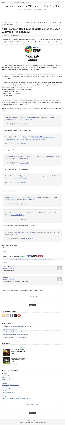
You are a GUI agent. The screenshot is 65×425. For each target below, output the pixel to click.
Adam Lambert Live (7, 388)
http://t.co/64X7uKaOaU (39, 137)
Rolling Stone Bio (6, 379)
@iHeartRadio (50, 117)
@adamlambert (9, 119)
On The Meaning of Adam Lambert (10, 385)
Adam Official (5, 375)
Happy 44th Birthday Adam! (10, 329)
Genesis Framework (34, 422)
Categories (16, 3)
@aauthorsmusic (9, 139)
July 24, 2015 (23, 124)
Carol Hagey (16, 35)
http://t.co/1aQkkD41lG (29, 199)
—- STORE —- (25, 2)
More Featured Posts (26, 259)
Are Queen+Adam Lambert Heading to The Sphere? (15, 334)
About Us (9, 2)
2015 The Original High (15, 259)
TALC (3, 394)
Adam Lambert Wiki (7, 398)
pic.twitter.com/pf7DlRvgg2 (27, 119)
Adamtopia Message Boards (8, 392)
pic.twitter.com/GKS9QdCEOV (37, 139)
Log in (45, 422)
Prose (27, 422)
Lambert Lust (5, 390)
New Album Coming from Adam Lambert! (13, 332)
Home (3, 2)
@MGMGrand (31, 197)
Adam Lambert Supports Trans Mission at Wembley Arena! (17, 326)
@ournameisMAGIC (11, 199)
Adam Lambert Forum (17, 398)
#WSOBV (34, 117)
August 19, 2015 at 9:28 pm (8, 279)
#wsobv (25, 137)
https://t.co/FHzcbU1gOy (17, 215)
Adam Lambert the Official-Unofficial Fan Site (32, 6)
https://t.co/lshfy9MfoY (22, 158)
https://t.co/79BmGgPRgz (20, 178)
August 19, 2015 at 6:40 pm (8, 268)
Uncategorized (48, 259)
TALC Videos (5, 396)
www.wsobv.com (57, 76)
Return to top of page (32, 420)
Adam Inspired (26, 398)
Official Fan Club (6, 377)
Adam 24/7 (4, 387)
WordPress (41, 422)
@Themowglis (18, 139)
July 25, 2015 (23, 143)
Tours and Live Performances (38, 259)
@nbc (32, 156)
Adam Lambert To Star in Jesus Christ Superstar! (15, 337)
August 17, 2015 (24, 163)
